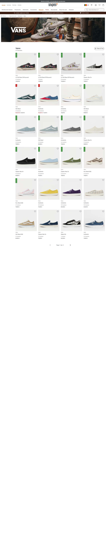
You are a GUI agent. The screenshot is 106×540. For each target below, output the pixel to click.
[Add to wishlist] (35, 54)
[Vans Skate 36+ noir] (71, 220)
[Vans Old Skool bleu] (48, 126)
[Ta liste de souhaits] (99, 5)
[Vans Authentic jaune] (48, 189)
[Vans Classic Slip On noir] (94, 63)
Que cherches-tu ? (94, 10)
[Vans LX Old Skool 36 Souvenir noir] (26, 63)
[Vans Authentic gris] (71, 126)
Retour (4, 16)
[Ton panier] (103, 5)
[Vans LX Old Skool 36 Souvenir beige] (71, 63)
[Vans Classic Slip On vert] (71, 157)
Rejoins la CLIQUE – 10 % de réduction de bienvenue (53, 1)
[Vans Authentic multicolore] (94, 189)
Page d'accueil (12, 16)
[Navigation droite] (70, 245)
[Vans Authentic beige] (71, 95)
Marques (20, 16)
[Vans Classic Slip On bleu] (48, 220)
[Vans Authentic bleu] (48, 95)
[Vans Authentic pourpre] (71, 189)
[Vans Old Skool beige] (94, 95)
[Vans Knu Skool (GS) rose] (26, 189)
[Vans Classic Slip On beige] (94, 126)
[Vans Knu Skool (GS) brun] (94, 157)
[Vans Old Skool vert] (26, 95)
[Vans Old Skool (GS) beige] (26, 220)
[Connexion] (95, 5)
